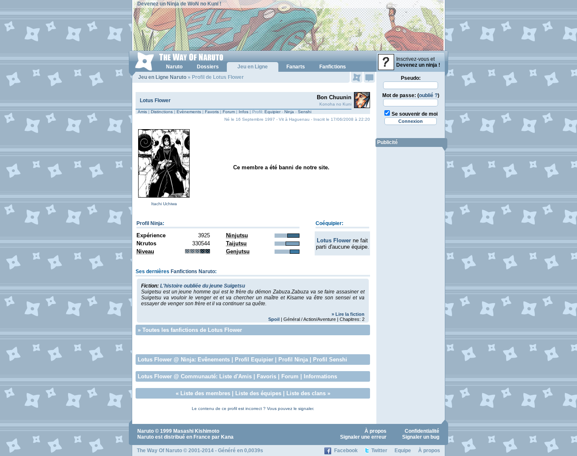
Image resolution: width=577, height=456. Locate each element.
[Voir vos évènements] (356, 77)
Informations (320, 376)
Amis (142, 111)
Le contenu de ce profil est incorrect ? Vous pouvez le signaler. (253, 408)
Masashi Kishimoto (196, 431)
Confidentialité (422, 431)
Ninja (289, 111)
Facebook (346, 450)
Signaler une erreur (363, 437)
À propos (375, 431)
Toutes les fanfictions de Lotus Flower (192, 330)
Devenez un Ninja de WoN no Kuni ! (179, 4)
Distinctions (162, 111)
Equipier (272, 111)
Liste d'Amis (235, 376)
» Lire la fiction (348, 314)
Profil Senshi (330, 359)
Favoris (212, 111)
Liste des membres (205, 393)
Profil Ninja (149, 223)
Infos (243, 111)
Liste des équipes (258, 393)
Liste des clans (306, 393)
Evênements (214, 359)
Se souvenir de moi (415, 114)
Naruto (145, 431)
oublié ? (428, 95)
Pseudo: (411, 78)
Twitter (379, 450)
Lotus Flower (155, 100)
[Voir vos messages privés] (369, 77)
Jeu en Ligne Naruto (162, 77)
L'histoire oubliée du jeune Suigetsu (202, 286)
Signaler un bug (420, 437)
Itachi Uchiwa (164, 203)
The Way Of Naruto (159, 450)
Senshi (304, 111)
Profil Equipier (254, 359)
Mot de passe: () (410, 95)
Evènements (189, 111)
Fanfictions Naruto (193, 271)
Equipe (403, 450)
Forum (229, 111)
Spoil (274, 319)
